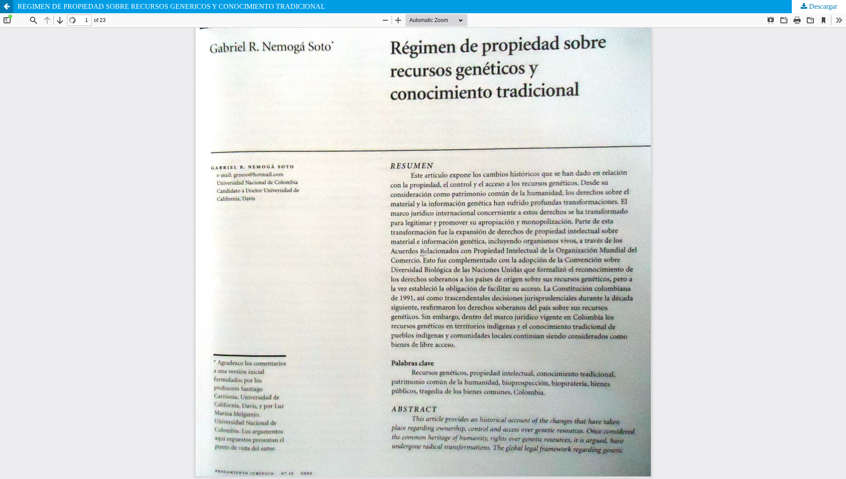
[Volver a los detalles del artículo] (6, 6)
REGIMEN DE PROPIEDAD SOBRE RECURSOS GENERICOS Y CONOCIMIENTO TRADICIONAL (171, 6)
